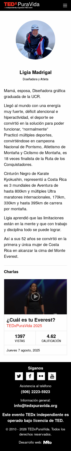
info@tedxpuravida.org (35, 405)
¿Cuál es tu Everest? (31, 319)
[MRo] (47, 442)
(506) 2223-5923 (35, 391)
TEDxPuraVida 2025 (24, 325)
